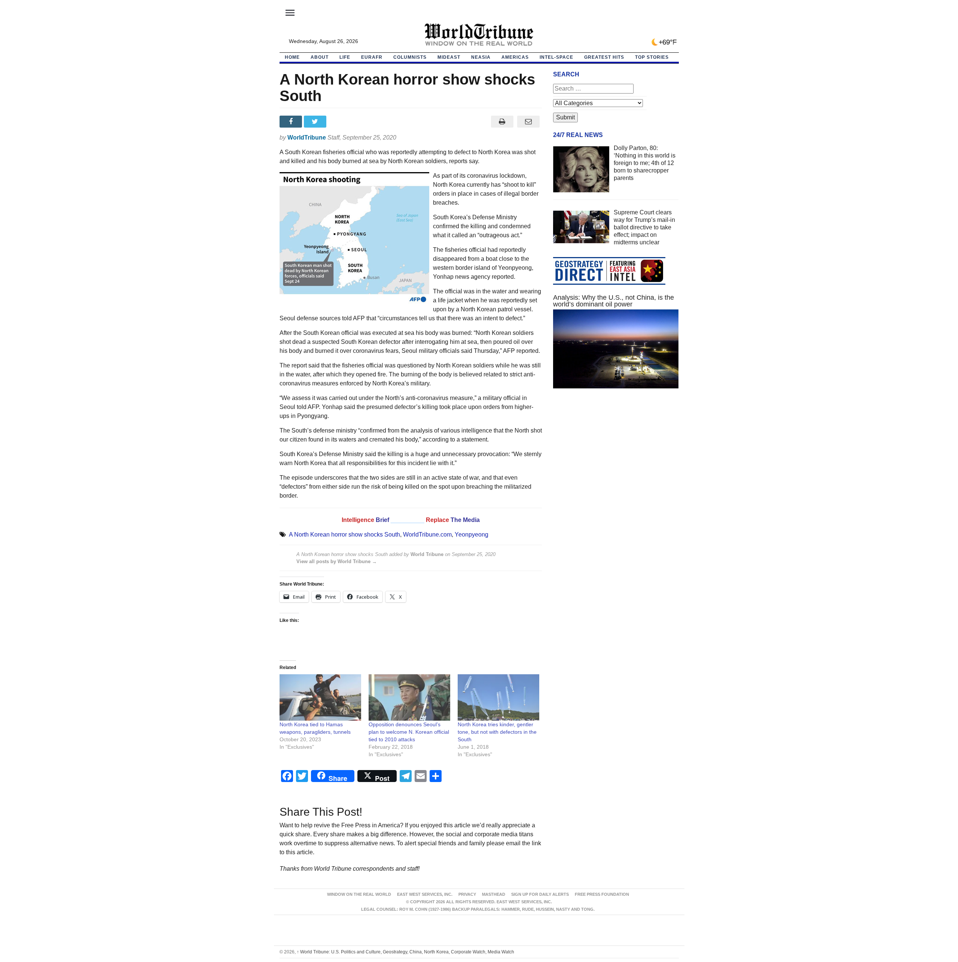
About (320, 57)
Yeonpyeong (471, 534)
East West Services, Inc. (424, 894)
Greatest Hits (604, 57)
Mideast (448, 57)
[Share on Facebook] (292, 122)
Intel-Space (556, 57)
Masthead (493, 894)
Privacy (467, 894)
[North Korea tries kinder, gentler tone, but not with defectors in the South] (498, 697)
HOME (292, 57)
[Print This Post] (502, 122)
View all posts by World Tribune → (336, 561)
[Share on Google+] (340, 122)
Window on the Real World (359, 894)
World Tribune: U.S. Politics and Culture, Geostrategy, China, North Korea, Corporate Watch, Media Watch (405, 952)
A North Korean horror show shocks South (344, 534)
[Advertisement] (616, 465)
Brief (383, 520)
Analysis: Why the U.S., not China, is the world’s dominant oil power (613, 301)
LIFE (344, 57)
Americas (515, 57)
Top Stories (652, 57)
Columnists (410, 57)
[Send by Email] (528, 122)
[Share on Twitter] (316, 122)
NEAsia (481, 57)
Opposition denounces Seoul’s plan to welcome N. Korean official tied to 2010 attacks (409, 731)
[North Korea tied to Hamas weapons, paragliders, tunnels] (320, 697)
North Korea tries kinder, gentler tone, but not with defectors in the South (497, 731)
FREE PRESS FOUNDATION (602, 894)
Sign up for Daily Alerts (540, 894)
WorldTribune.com (427, 534)
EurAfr (371, 57)
